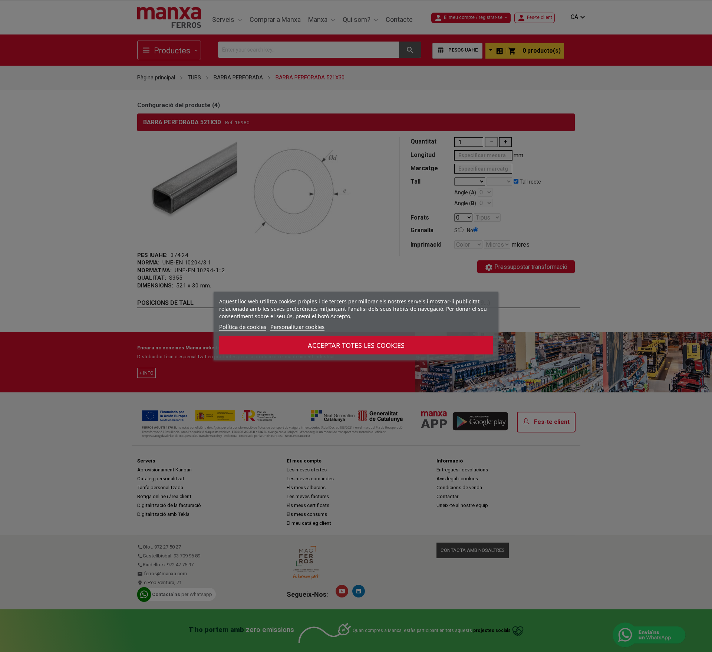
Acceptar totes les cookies (356, 345)
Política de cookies (242, 326)
